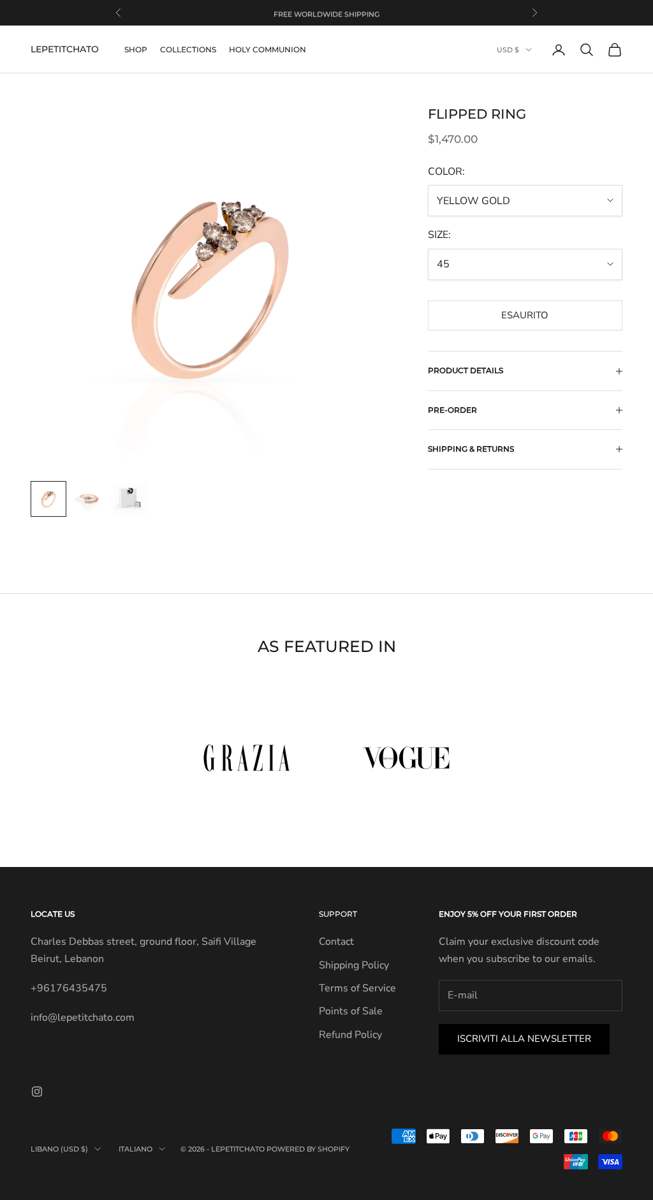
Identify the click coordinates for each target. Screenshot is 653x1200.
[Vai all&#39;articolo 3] (130, 499)
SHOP (135, 49)
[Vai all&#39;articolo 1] (48, 499)
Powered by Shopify (308, 1148)
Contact (336, 942)
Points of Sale (351, 1011)
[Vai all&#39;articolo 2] (89, 499)
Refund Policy (350, 1035)
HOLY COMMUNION (267, 49)
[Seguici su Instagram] (37, 1091)
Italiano (135, 1148)
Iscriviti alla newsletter (524, 1038)
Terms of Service (357, 988)
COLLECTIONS (188, 49)
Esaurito (524, 315)
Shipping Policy (354, 965)
